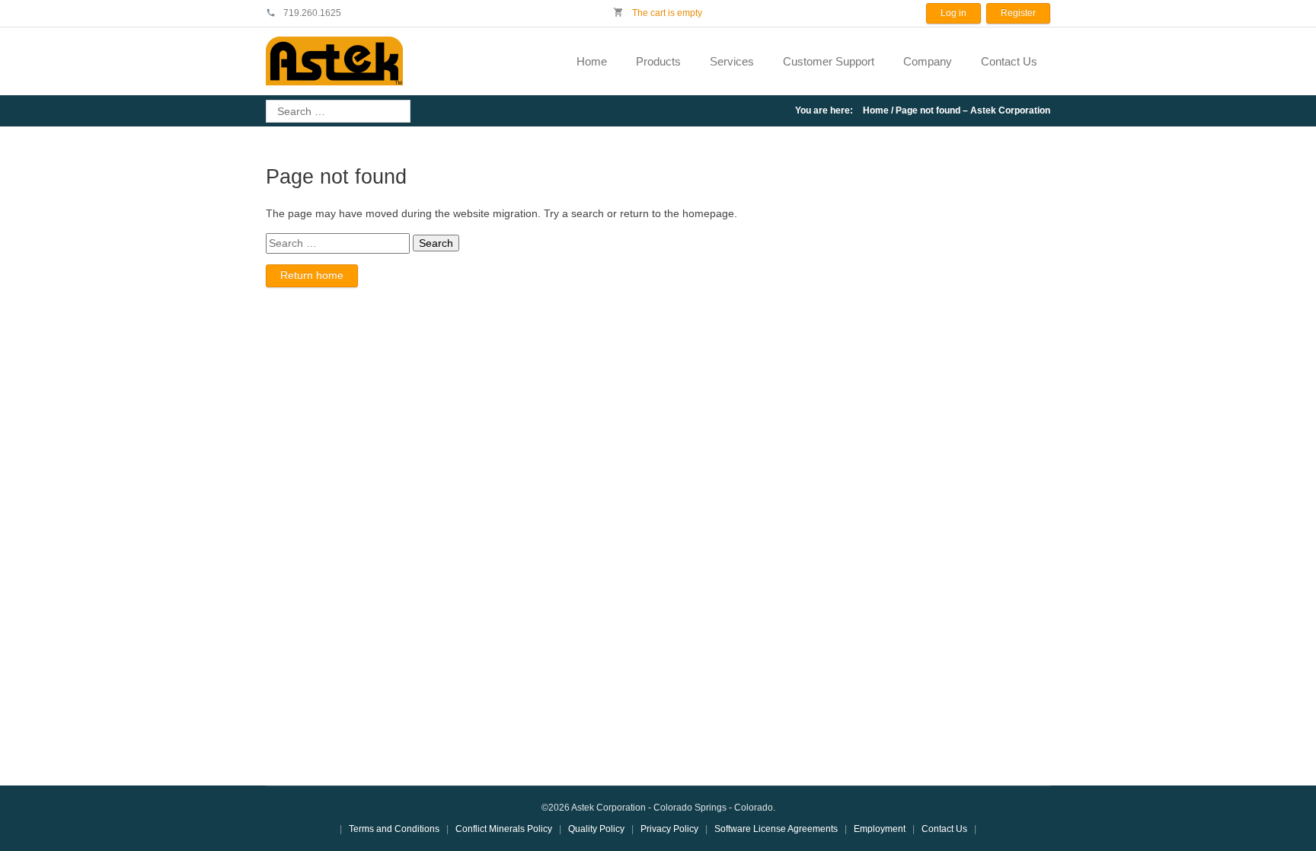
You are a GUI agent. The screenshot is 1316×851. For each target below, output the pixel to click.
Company (927, 61)
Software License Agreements (776, 829)
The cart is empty (666, 13)
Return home (311, 275)
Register (1018, 13)
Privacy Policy (669, 829)
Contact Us (1009, 61)
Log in (953, 13)
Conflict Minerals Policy (503, 829)
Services (732, 61)
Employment (880, 829)
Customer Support (828, 61)
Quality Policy (596, 829)
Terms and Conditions (394, 829)
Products (658, 61)
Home (592, 61)
